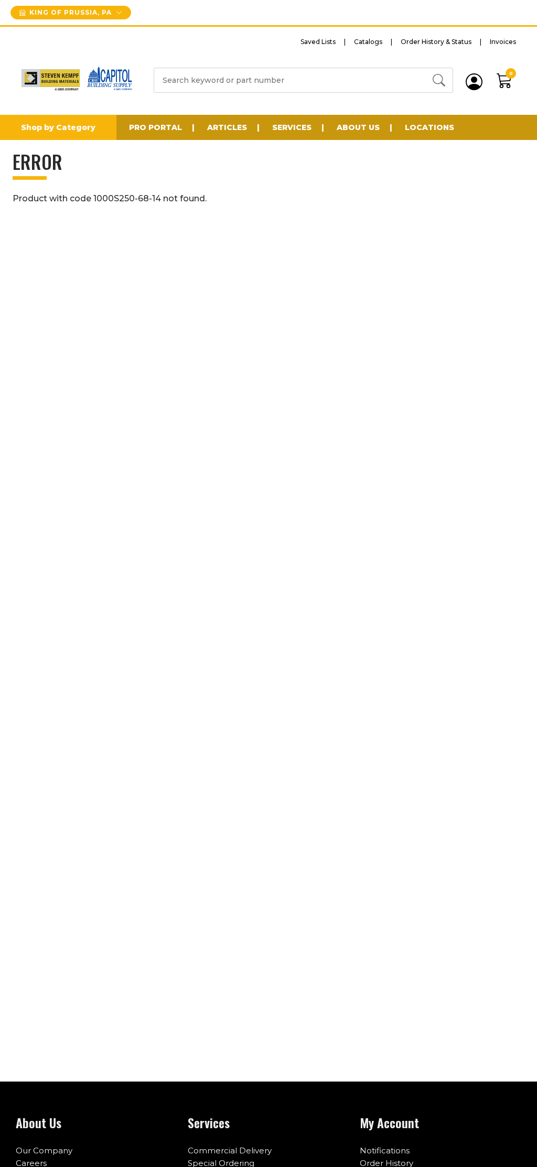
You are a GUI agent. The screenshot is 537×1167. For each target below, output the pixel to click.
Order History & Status (436, 42)
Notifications (385, 1150)
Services (292, 127)
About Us (358, 127)
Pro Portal (155, 127)
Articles (227, 127)
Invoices (503, 42)
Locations (429, 127)
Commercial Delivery (230, 1150)
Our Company (44, 1150)
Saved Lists (318, 42)
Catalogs (368, 42)
